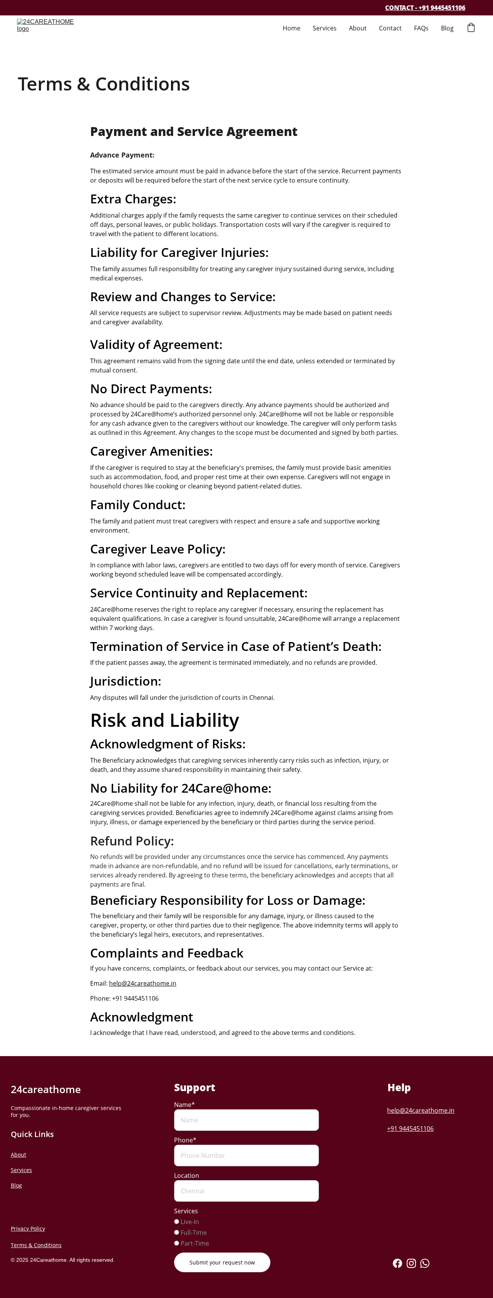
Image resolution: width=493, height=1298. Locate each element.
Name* (184, 1104)
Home (291, 28)
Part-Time (194, 1243)
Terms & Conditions (36, 1245)
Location (186, 1175)
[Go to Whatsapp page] (424, 1263)
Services (325, 28)
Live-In (189, 1222)
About (358, 28)
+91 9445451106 (410, 1128)
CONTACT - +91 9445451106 (425, 7)
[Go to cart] (471, 28)
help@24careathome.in (142, 983)
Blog (447, 28)
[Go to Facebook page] (397, 1263)
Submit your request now (222, 1262)
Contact (390, 28)
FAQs (421, 28)
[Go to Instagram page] (411, 1263)
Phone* (185, 1140)
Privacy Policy (28, 1228)
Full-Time (193, 1232)
